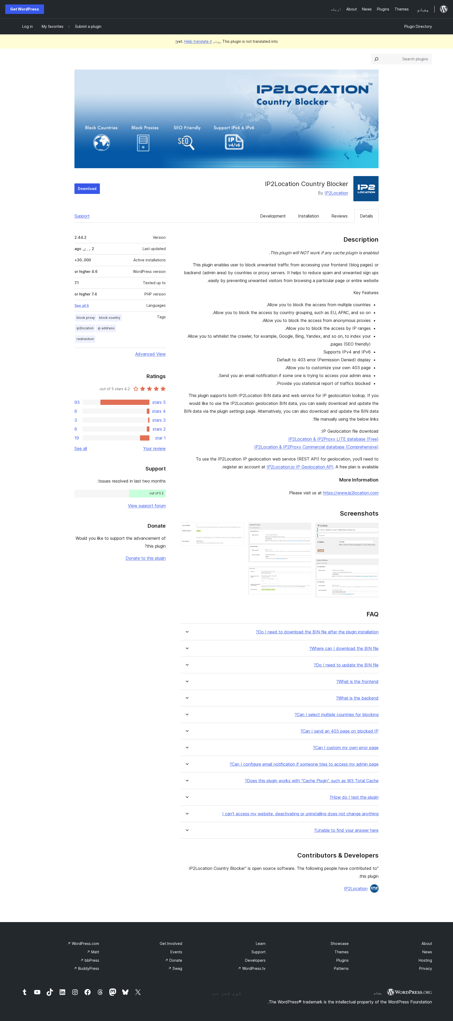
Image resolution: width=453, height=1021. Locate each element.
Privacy (425, 968)
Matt (93, 952)
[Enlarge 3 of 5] (304, 529)
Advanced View (150, 354)
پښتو (378, 993)
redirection (85, 339)
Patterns (341, 968)
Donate (173, 960)
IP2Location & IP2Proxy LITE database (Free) (333, 439)
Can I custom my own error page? (346, 747)
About (427, 943)
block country (109, 318)
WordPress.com (83, 943)
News (427, 952)
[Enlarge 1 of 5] (371, 529)
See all (80, 448)
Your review (154, 448)
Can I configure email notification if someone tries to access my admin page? (304, 764)
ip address (106, 328)
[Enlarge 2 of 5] (371, 565)
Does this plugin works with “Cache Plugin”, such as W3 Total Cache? (312, 780)
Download (87, 188)
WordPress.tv (252, 968)
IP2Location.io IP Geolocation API (300, 466)
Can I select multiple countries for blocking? (337, 714)
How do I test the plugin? (354, 797)
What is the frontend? (357, 681)
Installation (308, 216)
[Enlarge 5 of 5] (237, 529)
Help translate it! (193, 41)
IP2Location (336, 192)
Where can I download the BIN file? (344, 648)
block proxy (86, 318)
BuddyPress (86, 968)
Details (366, 216)
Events (176, 952)
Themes (342, 952)
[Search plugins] (376, 59)
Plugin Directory (418, 26)
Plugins (342, 960)
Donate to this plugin (146, 558)
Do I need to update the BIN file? (346, 665)
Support (82, 216)
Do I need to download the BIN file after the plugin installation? (317, 631)
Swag (175, 968)
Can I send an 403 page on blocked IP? (339, 731)
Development (273, 216)
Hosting (425, 960)
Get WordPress (24, 9)
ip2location (85, 328)
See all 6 (81, 305)
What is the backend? (357, 698)
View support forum (147, 505)
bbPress (89, 960)
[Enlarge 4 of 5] (304, 573)
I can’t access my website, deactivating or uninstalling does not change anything (300, 813)
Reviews (339, 216)
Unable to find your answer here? (346, 830)
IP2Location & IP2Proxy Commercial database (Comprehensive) (316, 446)
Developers (255, 960)
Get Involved (171, 943)
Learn (261, 943)
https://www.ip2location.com (351, 492)
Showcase (340, 943)
